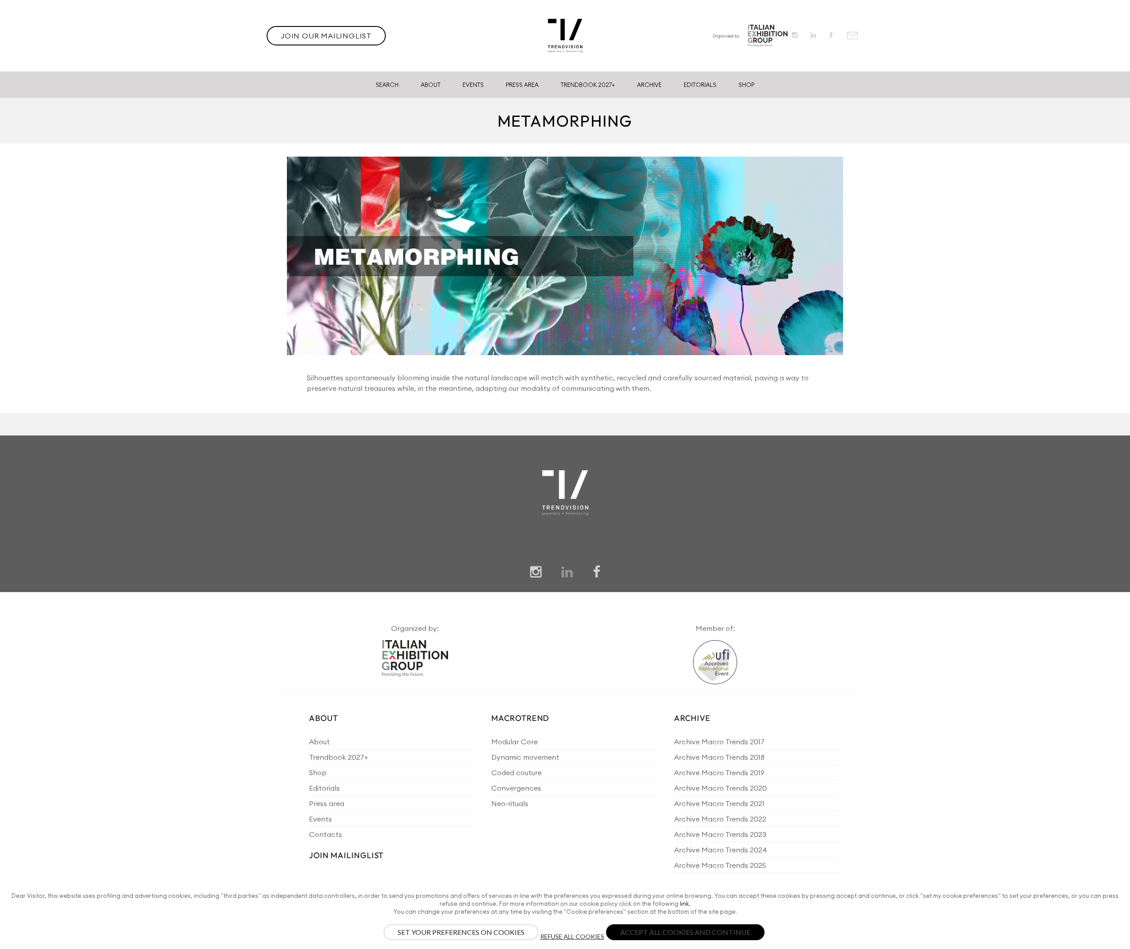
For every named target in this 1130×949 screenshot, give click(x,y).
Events (473, 84)
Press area (326, 803)
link (684, 903)
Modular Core (514, 741)
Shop (746, 84)
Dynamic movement (525, 757)
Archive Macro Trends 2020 (720, 788)
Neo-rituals (509, 803)
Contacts (325, 834)
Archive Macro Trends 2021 (719, 803)
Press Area (522, 84)
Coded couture (516, 772)
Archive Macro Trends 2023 (720, 834)
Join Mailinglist (346, 855)
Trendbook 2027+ (588, 84)
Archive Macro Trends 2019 (719, 772)
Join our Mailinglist (326, 35)
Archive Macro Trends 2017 (719, 741)
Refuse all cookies (572, 936)
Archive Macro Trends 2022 (720, 818)
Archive (649, 84)
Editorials (700, 84)
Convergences (516, 788)
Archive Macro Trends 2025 (720, 865)
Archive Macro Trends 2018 (719, 757)
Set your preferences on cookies (461, 932)
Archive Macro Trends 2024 (720, 849)
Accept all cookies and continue (685, 932)
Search (387, 84)
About (431, 84)
